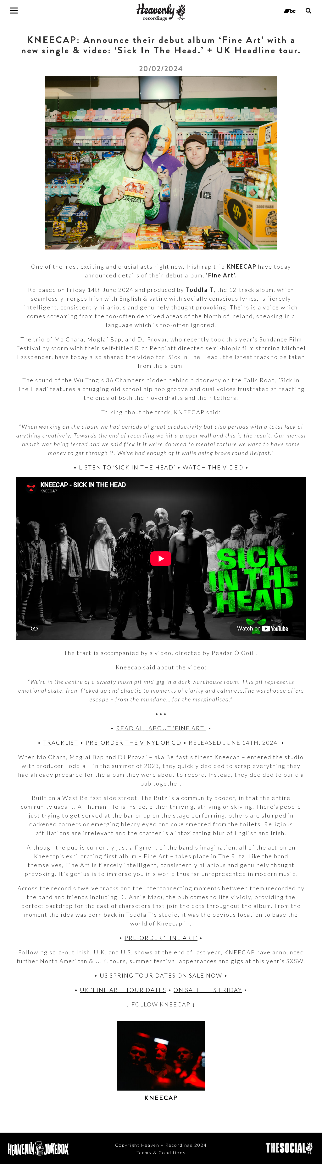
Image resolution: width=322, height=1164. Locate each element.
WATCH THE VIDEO (213, 467)
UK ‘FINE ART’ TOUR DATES (123, 989)
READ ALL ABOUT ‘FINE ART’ (161, 728)
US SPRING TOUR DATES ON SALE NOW (161, 975)
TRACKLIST (60, 742)
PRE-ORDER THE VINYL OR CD (133, 742)
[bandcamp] (289, 10)
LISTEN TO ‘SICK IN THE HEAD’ (127, 467)
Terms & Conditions (161, 1152)
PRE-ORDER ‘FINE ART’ (161, 937)
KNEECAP (161, 1097)
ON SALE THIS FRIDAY (208, 989)
